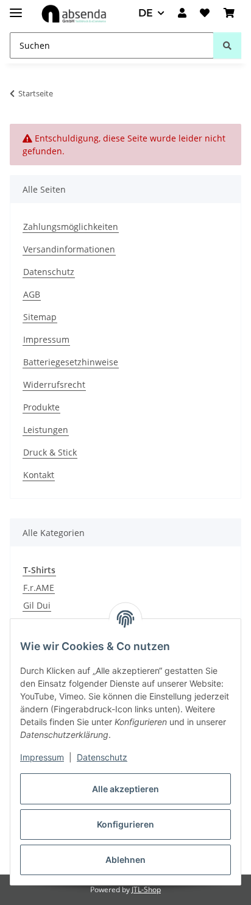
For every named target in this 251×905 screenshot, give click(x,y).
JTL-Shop (146, 889)
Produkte (41, 407)
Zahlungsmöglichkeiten (70, 226)
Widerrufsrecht (54, 384)
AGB (31, 294)
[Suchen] (227, 45)
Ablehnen (125, 859)
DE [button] (145, 13)
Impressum (42, 757)
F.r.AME (38, 587)
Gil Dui (37, 605)
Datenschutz (102, 757)
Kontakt (38, 475)
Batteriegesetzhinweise (70, 362)
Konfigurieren (125, 824)
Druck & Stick (50, 452)
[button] (182, 13)
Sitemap (40, 317)
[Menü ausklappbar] (16, 7)
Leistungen (45, 429)
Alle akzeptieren (125, 789)
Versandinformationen (69, 249)
